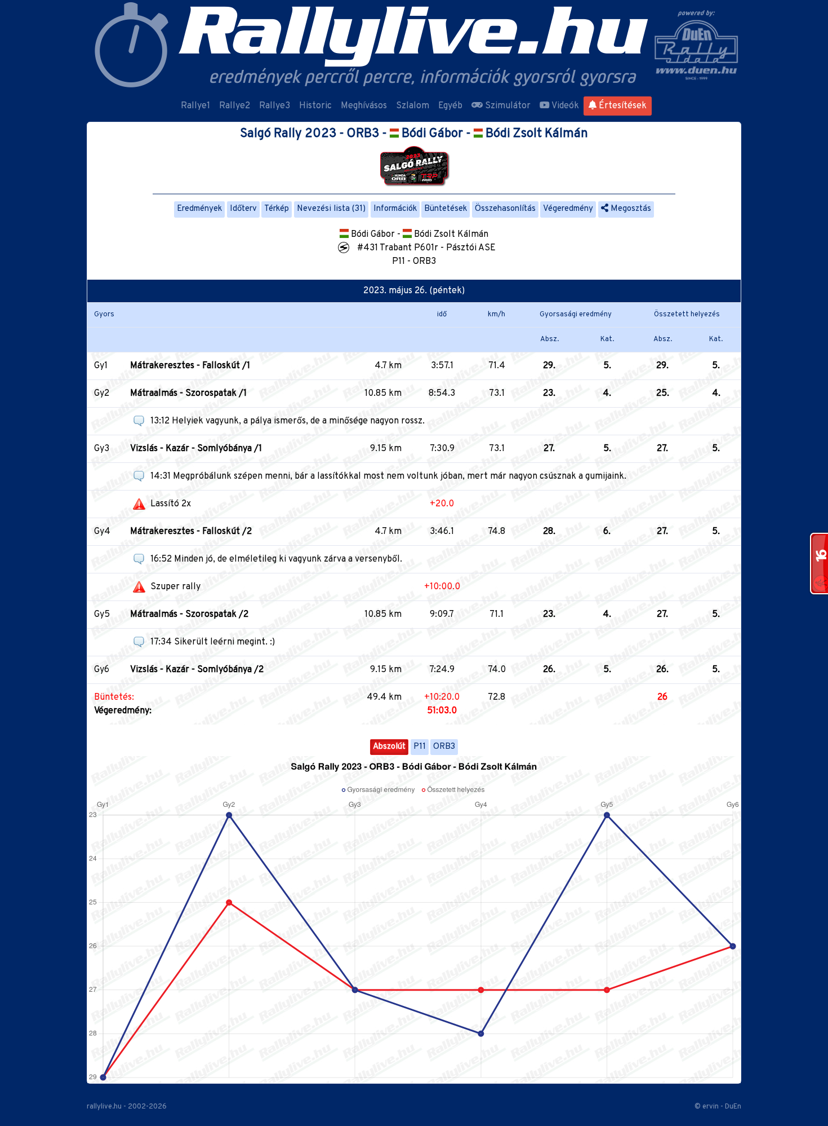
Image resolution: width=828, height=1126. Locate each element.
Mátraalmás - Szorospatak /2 (189, 614)
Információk (395, 209)
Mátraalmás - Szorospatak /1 (188, 393)
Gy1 (101, 366)
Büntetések (445, 209)
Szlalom (412, 106)
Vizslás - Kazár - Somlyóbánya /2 (197, 669)
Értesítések (621, 106)
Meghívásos (364, 106)
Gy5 (102, 614)
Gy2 (101, 393)
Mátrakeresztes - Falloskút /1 (190, 366)
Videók (564, 106)
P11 (419, 746)
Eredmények (199, 209)
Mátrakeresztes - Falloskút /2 (191, 531)
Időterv (243, 209)
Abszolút (389, 746)
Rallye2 (234, 106)
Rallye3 (274, 106)
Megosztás (629, 209)
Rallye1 (195, 106)
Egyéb (450, 106)
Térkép (276, 209)
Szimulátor (507, 106)
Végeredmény (568, 209)
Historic (315, 106)
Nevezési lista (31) (331, 209)
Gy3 (101, 448)
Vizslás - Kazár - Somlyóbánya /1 (196, 448)
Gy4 (102, 531)
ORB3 (444, 746)
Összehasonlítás (505, 209)
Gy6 (101, 669)
